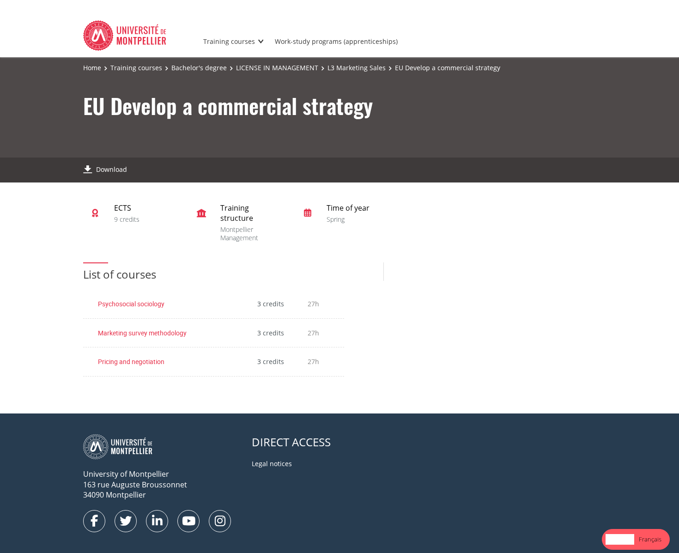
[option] (650, 539)
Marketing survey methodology (142, 332)
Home (92, 67)
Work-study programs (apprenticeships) (336, 41)
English (620, 539)
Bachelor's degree (199, 67)
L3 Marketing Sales (356, 67)
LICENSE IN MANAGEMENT (277, 67)
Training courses (229, 41)
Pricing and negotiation (131, 361)
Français (650, 539)
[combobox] (620, 539)
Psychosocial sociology (131, 303)
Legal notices (272, 463)
